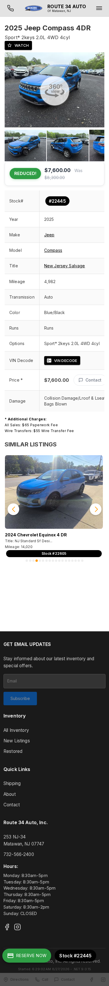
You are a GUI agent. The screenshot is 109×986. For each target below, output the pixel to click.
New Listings (16, 741)
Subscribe (20, 698)
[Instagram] (17, 926)
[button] (75, 266)
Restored (12, 751)
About (9, 794)
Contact (93, 379)
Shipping (12, 783)
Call (45, 979)
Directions (19, 979)
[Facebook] (6, 926)
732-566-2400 (18, 854)
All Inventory (16, 730)
